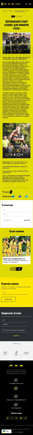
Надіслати (27, 220)
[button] (23, 51)
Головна (4, 10)
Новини (10, 10)
